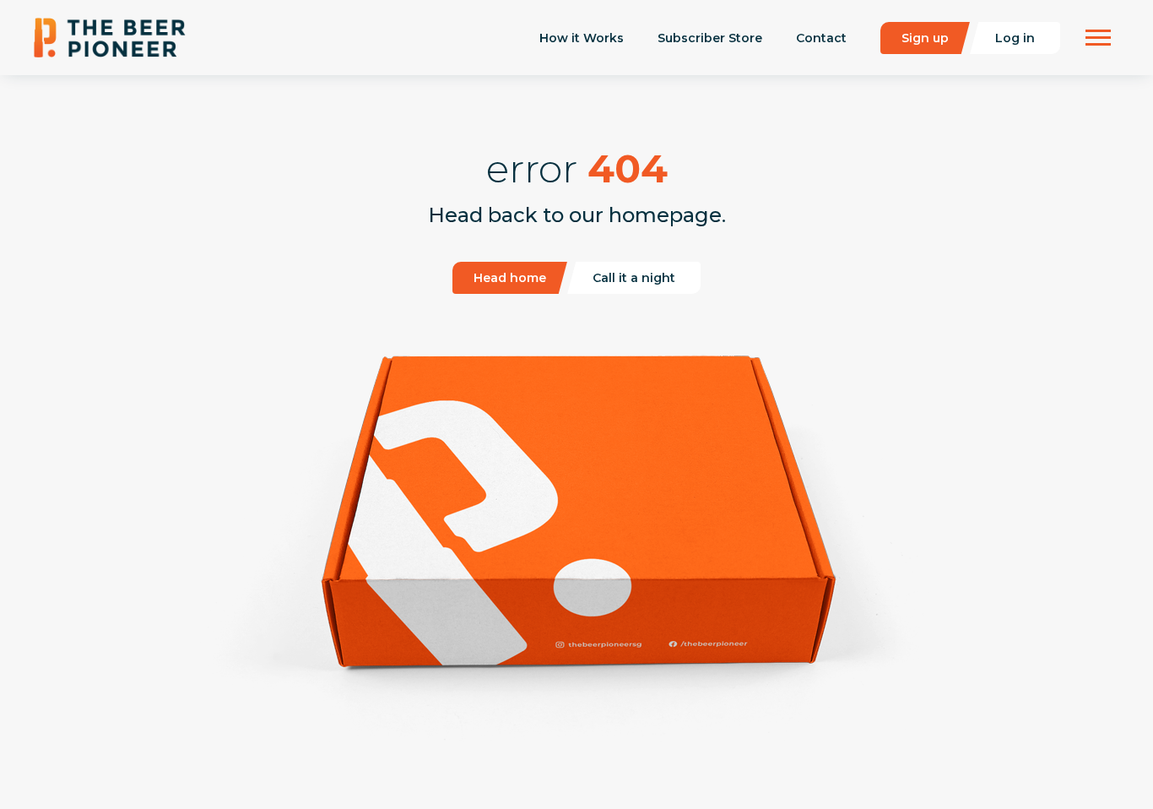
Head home (510, 277)
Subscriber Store (710, 38)
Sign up (925, 38)
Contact (821, 38)
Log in (1015, 38)
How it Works (581, 38)
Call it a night (634, 277)
